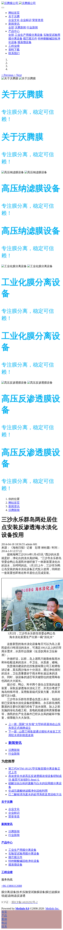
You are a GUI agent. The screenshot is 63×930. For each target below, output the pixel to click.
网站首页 (14, 12)
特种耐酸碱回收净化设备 (23, 860)
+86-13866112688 (11, 885)
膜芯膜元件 (15, 857)
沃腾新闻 (14, 510)
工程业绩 (7, 872)
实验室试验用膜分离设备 (23, 853)
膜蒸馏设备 (15, 864)
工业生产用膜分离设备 (22, 849)
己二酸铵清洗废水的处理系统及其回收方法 (35, 794)
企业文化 (14, 809)
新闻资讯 (14, 506)
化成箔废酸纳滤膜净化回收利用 (28, 790)
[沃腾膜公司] (31, 3)
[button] (7, 75)
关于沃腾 (7, 801)
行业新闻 (14, 753)
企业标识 (14, 812)
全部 (11, 27)
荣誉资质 (14, 816)
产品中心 (7, 842)
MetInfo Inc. (52, 908)
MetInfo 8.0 (22, 908)
